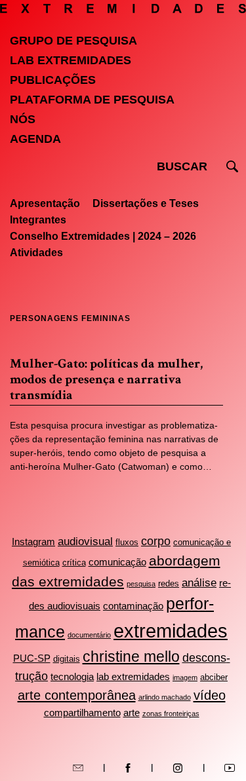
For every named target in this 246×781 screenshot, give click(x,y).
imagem (185, 677)
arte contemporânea (77, 695)
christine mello (131, 656)
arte (131, 712)
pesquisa (141, 584)
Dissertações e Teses (145, 203)
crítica (74, 562)
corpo (156, 541)
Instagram (33, 541)
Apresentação (45, 203)
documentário (89, 635)
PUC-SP (32, 658)
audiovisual (85, 541)
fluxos (126, 542)
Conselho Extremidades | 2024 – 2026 (103, 236)
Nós (22, 119)
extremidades (170, 630)
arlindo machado (164, 697)
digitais (66, 659)
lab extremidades (133, 676)
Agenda (35, 138)
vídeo (210, 695)
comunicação (117, 561)
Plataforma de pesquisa (92, 99)
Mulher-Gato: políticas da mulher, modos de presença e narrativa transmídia (106, 379)
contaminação (133, 605)
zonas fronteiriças (170, 713)
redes (168, 583)
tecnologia (72, 676)
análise (199, 583)
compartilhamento (82, 712)
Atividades (36, 252)
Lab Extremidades (70, 60)
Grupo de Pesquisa (73, 40)
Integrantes (38, 219)
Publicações (53, 79)
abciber (214, 677)
